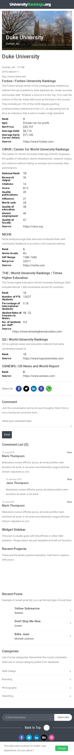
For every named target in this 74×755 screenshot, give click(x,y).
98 (24, 206)
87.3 (25, 188)
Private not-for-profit (36, 123)
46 (24, 213)
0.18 (25, 303)
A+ (25, 253)
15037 (27, 296)
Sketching (7, 696)
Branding (7, 679)
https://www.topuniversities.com (43, 358)
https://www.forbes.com (38, 141)
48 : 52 (27, 313)
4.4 (25, 322)
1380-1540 (30, 257)
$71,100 (28, 135)
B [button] (41, 388)
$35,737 (28, 127)
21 (24, 198)
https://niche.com (34, 265)
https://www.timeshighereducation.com (37, 331)
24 (24, 202)
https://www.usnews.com (39, 376)
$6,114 (27, 131)
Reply (69, 452)
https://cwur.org (33, 226)
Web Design (9, 671)
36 (24, 177)
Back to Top (33, 727)
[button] (19, 389)
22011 (27, 261)
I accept (62, 748)
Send (7, 434)
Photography (9, 687)
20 (24, 192)
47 (24, 220)
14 (24, 184)
